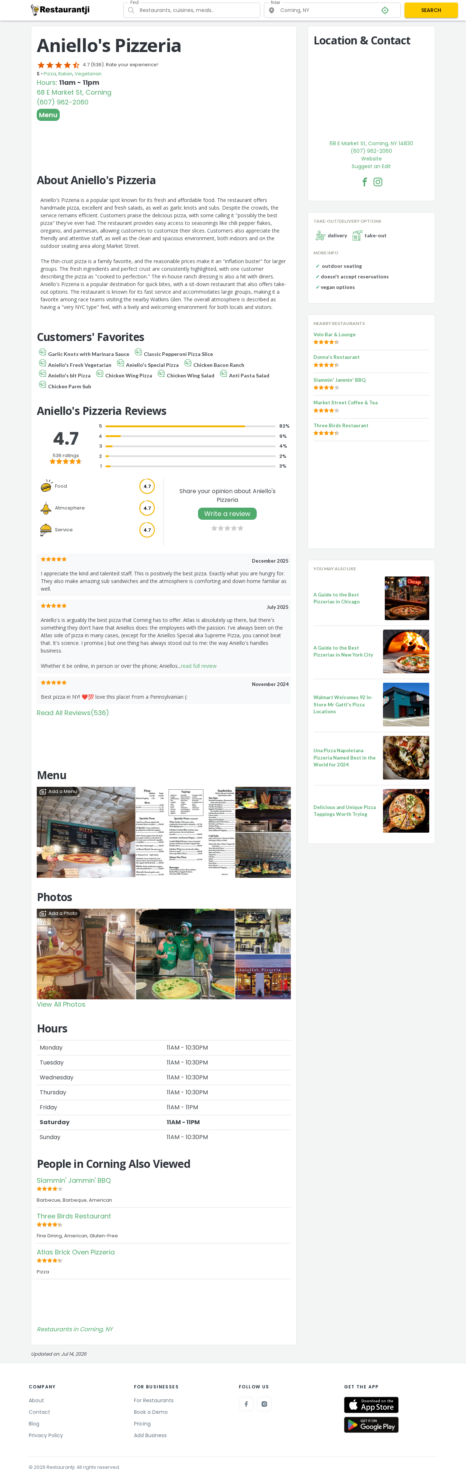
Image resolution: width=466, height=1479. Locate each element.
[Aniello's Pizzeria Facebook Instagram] (378, 182)
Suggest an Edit (371, 166)
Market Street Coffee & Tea (345, 402)
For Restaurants (154, 1400)
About (36, 1400)
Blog (34, 1423)
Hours (46, 82)
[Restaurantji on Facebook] (246, 1404)
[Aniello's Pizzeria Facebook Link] (364, 182)
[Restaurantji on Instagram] (264, 1404)
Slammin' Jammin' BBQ (74, 1180)
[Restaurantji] (60, 9)
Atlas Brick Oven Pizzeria (76, 1252)
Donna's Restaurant (336, 357)
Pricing (142, 1423)
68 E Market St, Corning (74, 92)
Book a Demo (151, 1412)
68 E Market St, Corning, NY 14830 (371, 143)
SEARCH (431, 10)
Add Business (150, 1435)
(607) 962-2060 (62, 102)
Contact (39, 1412)
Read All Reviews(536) (73, 712)
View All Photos (61, 1004)
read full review (199, 665)
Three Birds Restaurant (74, 1216)
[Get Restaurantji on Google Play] (371, 1425)
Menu (48, 114)
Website (371, 158)
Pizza (50, 73)
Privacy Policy (46, 1435)
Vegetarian (88, 73)
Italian (65, 73)
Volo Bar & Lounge (334, 334)
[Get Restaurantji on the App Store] (371, 1405)
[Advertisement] (164, 140)
